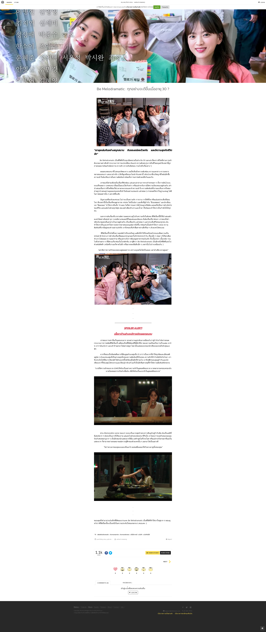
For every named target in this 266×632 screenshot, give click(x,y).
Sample (96, 607)
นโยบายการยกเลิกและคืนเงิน (183, 613)
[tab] (103, 583)
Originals (84, 607)
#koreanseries (114, 534)
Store (16, 2)
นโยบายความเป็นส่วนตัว (133, 7)
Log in (134, 592)
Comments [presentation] (102, 583)
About (110, 607)
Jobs (122, 607)
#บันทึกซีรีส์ (146, 534)
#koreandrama (124, 534)
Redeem (103, 607)
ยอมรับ (157, 7)
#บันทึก (140, 534)
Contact (116, 607)
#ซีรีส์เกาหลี (133, 534)
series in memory (139, 2)
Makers (9, 2)
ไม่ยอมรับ (165, 7)
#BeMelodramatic (103, 534)
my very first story (127, 2)
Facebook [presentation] (127, 583)
